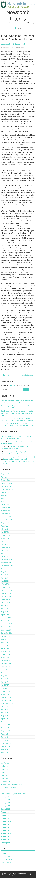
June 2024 (4, 477)
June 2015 (4, 737)
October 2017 (6, 667)
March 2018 (5, 651)
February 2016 (6, 725)
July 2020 (4, 572)
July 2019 (4, 605)
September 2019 (7, 599)
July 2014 (4, 749)
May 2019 (4, 612)
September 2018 (7, 633)
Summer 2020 (6, 830)
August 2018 (5, 636)
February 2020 (6, 587)
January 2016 (5, 728)
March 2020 (5, 584)
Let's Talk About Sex (8, 787)
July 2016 (4, 709)
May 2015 (4, 740)
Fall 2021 (4, 766)
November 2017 (6, 664)
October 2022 (6, 517)
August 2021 (5, 550)
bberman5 (6, 44)
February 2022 (6, 535)
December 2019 (6, 590)
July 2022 (4, 526)
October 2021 (6, 544)
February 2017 (6, 691)
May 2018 (4, 645)
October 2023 (6, 486)
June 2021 (4, 553)
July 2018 (4, 639)
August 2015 (5, 731)
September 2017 (7, 670)
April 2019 (5, 615)
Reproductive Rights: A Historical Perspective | (18, 457)
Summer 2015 (6, 815)
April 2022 (5, 532)
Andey (3, 436)
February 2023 (6, 507)
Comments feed (6, 859)
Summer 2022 (6, 836)
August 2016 (5, 706)
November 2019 (6, 593)
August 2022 (5, 523)
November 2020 (6, 563)
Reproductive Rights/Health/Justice (13, 794)
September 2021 (7, 547)
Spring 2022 (5, 800)
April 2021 (5, 556)
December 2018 (6, 624)
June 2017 (4, 679)
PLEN (3, 791)
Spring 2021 (5, 797)
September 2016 (7, 703)
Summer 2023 (6, 839)
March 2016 (5, 722)
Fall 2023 (4, 778)
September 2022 (7, 520)
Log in (3, 853)
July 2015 (4, 734)
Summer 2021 (6, 833)
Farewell (5, 375)
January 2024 (5, 480)
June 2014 (4, 752)
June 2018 (4, 642)
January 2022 (5, 538)
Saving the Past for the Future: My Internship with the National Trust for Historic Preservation (17, 461)
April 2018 (5, 648)
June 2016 (4, 712)
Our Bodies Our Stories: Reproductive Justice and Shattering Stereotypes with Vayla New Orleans (17, 413)
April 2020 (5, 581)
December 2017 (6, 660)
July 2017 (4, 676)
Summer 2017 (20, 44)
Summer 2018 (6, 824)
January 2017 (5, 694)
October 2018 (6, 630)
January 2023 (5, 511)
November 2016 (6, 697)
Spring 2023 (5, 806)
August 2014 (5, 746)
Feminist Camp (6, 781)
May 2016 (4, 716)
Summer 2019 (6, 827)
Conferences (5, 763)
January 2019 (5, 621)
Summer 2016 (6, 818)
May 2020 (4, 578)
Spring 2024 (5, 809)
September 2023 (7, 489)
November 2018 (6, 627)
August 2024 (5, 474)
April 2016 (5, 719)
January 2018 (5, 657)
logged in (13, 385)
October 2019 (6, 596)
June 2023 (4, 498)
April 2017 (5, 685)
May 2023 (4, 501)
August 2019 (5, 602)
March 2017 (5, 688)
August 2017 (5, 673)
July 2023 (4, 495)
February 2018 (6, 654)
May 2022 (4, 529)
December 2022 (6, 514)
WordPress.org (6, 862)
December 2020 (6, 560)
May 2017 (4, 682)
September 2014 (7, 743)
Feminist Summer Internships (11, 784)
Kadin (3, 441)
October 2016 (6, 700)
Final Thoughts (28, 375)
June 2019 (4, 608)
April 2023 (5, 504)
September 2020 (7, 566)
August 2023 (5, 492)
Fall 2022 (4, 772)
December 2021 (6, 541)
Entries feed (5, 856)
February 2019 (6, 618)
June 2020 (4, 575)
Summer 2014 (6, 812)
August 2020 (5, 569)
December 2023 (6, 483)
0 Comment (21, 47)
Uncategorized (6, 843)
